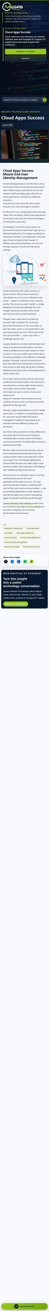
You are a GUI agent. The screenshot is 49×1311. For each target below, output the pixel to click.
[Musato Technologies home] (13, 6)
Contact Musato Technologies (17, 503)
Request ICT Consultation (25, 52)
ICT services (35, 506)
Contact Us (25, 58)
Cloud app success (32, 528)
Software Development (31, 547)
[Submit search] (45, 100)
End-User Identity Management (15, 542)
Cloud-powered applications (30, 537)
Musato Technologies (12, 547)
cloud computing (10, 537)
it (28, 314)
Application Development (13, 528)
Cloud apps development (25, 533)
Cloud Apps (8, 533)
